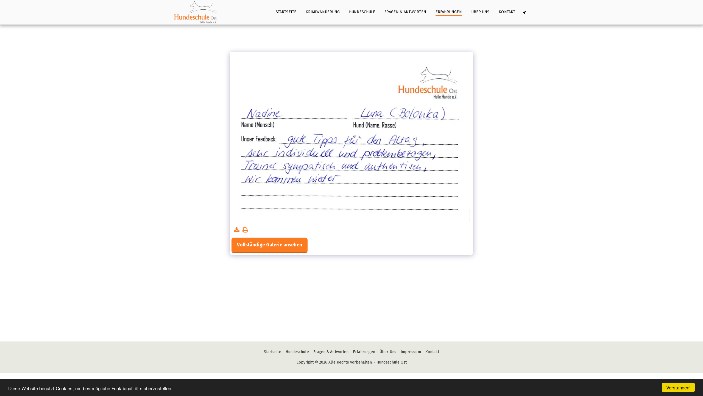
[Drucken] (245, 230)
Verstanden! (678, 387)
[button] (524, 12)
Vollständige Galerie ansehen (269, 245)
